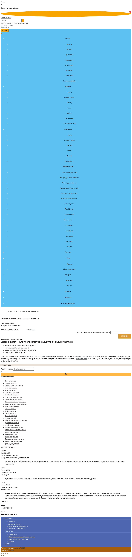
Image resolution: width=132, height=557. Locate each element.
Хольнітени (68, 129)
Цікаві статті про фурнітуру (18, 539)
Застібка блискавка (11, 395)
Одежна (69, 264)
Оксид (69, 103)
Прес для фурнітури (69, 172)
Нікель (69, 92)
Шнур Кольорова (69, 269)
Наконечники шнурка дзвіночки (16, 404)
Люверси (68, 86)
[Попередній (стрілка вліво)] (1, 555)
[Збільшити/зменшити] (1, 553)
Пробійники (69, 209)
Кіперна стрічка (10, 409)
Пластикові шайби (69, 81)
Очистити (31, 329)
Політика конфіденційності (18, 526)
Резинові (69, 280)
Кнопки (67, 38)
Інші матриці (69, 214)
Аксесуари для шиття (12, 432)
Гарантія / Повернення (17, 528)
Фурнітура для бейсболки (14, 427)
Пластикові (69, 65)
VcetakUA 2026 (19, 548)
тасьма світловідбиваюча (83, 356)
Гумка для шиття (11, 383)
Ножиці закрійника (11, 437)
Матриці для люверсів (69, 193)
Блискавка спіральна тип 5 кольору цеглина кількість (93, 332)
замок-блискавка (81, 359)
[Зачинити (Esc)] (7, 553)
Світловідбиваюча (68, 303)
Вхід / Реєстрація (7, 25)
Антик (69, 108)
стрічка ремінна (45, 356)
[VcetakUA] (5, 27)
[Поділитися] (5, 553)
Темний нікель (69, 97)
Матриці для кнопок (69, 183)
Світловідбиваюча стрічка (14, 399)
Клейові (68, 291)
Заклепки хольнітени (12, 392)
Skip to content (6, 18)
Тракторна (69, 231)
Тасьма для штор (11, 413)
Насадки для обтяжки (69, 198)
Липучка (68, 252)
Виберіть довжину (7, 329)
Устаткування (68, 167)
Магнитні (69, 70)
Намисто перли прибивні (13, 441)
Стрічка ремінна (10, 411)
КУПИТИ (124, 336)
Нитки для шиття (11, 434)
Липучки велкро (10, 381)
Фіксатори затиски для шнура (15, 402)
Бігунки (69, 246)
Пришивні (69, 76)
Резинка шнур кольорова (14, 397)
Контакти (12, 522)
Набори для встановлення (69, 177)
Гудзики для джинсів (12, 444)
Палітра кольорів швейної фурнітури (22, 537)
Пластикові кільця (69, 123)
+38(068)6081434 (7, 508)
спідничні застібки (30, 356)
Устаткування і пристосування (15, 430)
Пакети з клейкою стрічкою (14, 439)
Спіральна (69, 225)
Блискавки (68, 220)
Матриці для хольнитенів (69, 188)
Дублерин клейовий (12, 423)
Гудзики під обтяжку (12, 406)
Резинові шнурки (11, 416)
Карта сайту (13, 534)
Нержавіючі (69, 60)
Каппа (69, 49)
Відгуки (11, 541)
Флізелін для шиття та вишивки (16, 420)
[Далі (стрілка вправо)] (3, 555)
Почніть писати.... (7, 369)
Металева (69, 236)
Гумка (68, 258)
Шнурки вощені (10, 418)
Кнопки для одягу (11, 388)
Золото (69, 113)
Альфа (69, 44)
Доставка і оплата (15, 524)
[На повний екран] (3, 553)
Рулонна (69, 241)
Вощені (69, 286)
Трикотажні (69, 55)
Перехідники (69, 204)
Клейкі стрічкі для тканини (14, 385)
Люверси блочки (10, 390)
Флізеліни (68, 297)
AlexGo (11, 550)
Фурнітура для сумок (12, 425)
